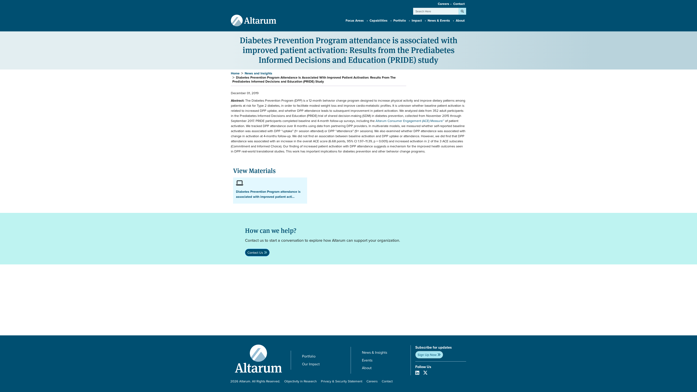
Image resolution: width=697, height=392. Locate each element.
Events (367, 360)
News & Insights (374, 352)
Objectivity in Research (300, 381)
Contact (459, 3)
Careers (443, 3)
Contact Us (255, 252)
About (367, 368)
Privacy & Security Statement (341, 381)
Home (235, 73)
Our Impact (311, 364)
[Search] (462, 11)
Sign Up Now (427, 354)
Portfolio (308, 356)
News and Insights (258, 73)
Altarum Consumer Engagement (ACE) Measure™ (410, 121)
